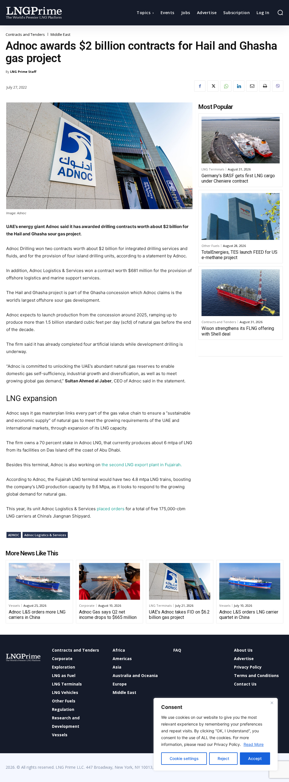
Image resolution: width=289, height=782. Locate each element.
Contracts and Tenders (25, 34)
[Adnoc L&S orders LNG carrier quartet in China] (250, 581)
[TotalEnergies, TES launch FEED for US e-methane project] (241, 216)
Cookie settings (184, 758)
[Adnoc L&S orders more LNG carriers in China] (39, 581)
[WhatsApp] (225, 86)
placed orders (110, 508)
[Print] (264, 86)
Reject (223, 758)
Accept (255, 758)
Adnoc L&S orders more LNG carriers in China (37, 614)
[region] (216, 734)
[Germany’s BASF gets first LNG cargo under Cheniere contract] (241, 140)
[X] (212, 86)
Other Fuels (210, 245)
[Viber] (277, 86)
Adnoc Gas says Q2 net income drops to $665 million (108, 614)
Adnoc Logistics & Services (45, 535)
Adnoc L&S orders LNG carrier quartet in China (248, 614)
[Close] (271, 702)
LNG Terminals (213, 169)
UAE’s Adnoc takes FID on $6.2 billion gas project (179, 614)
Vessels (14, 605)
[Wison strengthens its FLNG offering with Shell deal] (241, 292)
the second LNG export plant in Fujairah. (142, 464)
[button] (280, 12)
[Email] (251, 86)
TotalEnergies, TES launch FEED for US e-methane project (239, 254)
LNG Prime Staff (23, 71)
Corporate (87, 605)
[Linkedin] (238, 86)
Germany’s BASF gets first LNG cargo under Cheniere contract (238, 178)
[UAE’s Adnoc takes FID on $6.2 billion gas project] (179, 581)
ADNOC (13, 535)
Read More (254, 744)
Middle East (60, 34)
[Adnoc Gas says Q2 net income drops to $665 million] (109, 581)
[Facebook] (199, 86)
